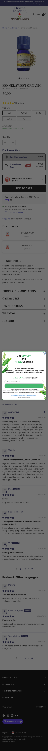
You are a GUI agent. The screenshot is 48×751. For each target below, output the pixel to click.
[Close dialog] (44, 353)
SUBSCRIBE (24, 386)
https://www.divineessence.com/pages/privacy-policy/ (24, 395)
